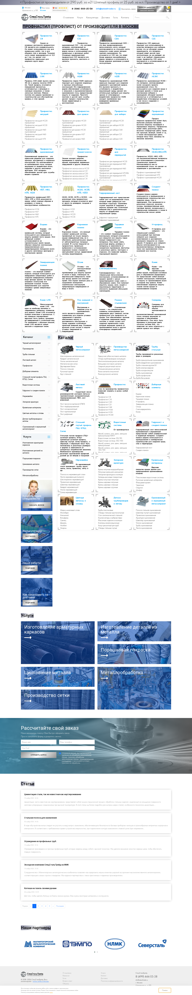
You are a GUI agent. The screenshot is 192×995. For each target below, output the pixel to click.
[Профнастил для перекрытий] (107, 152)
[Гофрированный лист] (107, 188)
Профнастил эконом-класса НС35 (75, 168)
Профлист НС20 (68, 214)
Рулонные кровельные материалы (149, 480)
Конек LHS (45, 300)
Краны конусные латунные (108, 480)
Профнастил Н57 (32, 212)
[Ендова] (32, 226)
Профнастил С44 (105, 407)
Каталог (103, 975)
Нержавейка (28, 396)
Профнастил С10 (105, 399)
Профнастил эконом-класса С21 (75, 171)
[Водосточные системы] (106, 425)
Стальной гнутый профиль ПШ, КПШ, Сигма (35, 378)
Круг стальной (65, 374)
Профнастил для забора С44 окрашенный (110, 131)
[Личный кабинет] (160, 9)
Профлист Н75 (68, 212)
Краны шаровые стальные (108, 485)
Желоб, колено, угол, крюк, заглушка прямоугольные (112, 444)
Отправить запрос (39, 755)
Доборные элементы (30, 371)
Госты (115, 17)
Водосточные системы (31, 384)
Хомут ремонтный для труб (108, 525)
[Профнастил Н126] (69, 75)
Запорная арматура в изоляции (110, 475)
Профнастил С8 (104, 397)
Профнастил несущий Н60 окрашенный (35, 135)
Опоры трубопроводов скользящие (111, 359)
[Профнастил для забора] (107, 113)
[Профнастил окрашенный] (144, 114)
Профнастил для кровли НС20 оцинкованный (74, 122)
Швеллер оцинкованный (145, 520)
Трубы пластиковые (105, 510)
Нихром (63, 528)
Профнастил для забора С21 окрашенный (110, 135)
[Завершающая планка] (32, 265)
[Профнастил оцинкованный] (32, 151)
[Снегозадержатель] (107, 264)
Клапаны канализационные (108, 523)
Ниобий (63, 525)
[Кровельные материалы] (143, 463)
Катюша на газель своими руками (40, 888)
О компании (68, 17)
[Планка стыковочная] (107, 303)
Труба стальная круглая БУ (146, 365)
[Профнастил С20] (107, 38)
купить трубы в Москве (41, 981)
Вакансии (66, 975)
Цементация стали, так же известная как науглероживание (52, 794)
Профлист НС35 (68, 217)
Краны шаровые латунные (108, 482)
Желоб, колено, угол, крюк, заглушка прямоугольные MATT (112, 435)
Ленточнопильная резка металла (111, 361)
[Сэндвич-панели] (144, 188)
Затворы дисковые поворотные (110, 477)
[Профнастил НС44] (144, 76)
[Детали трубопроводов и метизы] (106, 502)
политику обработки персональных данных (73, 758)
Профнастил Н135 (105, 412)
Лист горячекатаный (68, 412)
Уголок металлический (69, 361)
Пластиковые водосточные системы (150, 477)
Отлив (80, 262)
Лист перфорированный (69, 406)
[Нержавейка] (68, 462)
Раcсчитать (30, 536)
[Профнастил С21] (144, 36)
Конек (154, 262)
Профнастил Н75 (31, 217)
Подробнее (30, 568)
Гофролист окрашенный (108, 217)
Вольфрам (64, 518)
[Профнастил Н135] (107, 76)
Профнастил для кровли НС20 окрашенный (74, 126)
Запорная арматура (30, 401)
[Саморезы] (144, 305)
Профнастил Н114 (32, 209)
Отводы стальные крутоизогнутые (111, 513)
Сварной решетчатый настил (109, 366)
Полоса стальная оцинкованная (148, 510)
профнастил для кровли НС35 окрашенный (74, 131)
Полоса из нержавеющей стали (72, 474)
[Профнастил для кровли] (69, 113)
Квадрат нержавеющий (69, 487)
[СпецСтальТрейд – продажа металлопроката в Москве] (36, 17)
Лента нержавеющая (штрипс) (72, 477)
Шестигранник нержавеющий (72, 480)
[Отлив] (69, 266)
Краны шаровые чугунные (108, 487)
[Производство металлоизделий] (106, 349)
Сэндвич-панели (142, 450)
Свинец (63, 520)
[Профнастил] (106, 385)
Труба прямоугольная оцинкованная (150, 360)
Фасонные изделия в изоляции (110, 520)
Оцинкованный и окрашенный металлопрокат (34, 427)
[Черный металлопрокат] (68, 349)
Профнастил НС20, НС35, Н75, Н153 (83, 190)
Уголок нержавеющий (68, 490)
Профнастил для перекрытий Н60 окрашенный (112, 170)
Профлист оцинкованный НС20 (149, 178)
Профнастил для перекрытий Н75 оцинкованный (112, 177)
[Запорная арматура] (106, 463)
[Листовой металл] (68, 387)
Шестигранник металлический (72, 356)
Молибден (64, 513)
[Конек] (144, 266)
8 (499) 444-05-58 (82, 9)
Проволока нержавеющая (70, 482)
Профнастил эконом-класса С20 (75, 174)
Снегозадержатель (108, 269)
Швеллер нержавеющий (70, 485)
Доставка (106, 17)
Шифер (139, 490)
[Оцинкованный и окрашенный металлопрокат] (143, 501)
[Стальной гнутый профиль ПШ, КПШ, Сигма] (68, 424)
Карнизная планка (143, 396)
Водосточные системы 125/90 (110, 438)
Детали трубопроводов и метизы (32, 419)
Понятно (165, 990)
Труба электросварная (144, 368)
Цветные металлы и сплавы (33, 413)
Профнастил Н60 (32, 214)
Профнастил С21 (105, 405)
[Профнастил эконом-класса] (69, 152)
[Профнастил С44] (32, 75)
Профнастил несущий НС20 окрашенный (36, 122)
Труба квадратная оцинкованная (148, 363)
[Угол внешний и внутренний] (69, 305)
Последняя (60, 906)
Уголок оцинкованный (144, 523)
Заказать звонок (147, 11)
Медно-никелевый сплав (70, 510)
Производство (28, 348)
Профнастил (27, 365)
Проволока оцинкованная (146, 515)
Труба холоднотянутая (144, 370)
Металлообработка (30, 475)
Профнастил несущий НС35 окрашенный (36, 126)
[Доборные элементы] (143, 385)
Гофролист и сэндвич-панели (34, 390)
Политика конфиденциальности (112, 981)
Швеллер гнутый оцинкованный (148, 513)
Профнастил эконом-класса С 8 (74, 179)
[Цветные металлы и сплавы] (68, 500)
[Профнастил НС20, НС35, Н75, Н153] (69, 188)
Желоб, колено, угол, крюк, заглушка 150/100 (112, 449)
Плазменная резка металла (109, 369)
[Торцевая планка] (107, 227)
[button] (94, 952)
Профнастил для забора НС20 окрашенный (111, 126)
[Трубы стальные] (143, 348)
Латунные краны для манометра (110, 472)
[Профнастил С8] (32, 39)
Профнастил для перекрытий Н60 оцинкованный (112, 165)
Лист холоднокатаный (68, 409)
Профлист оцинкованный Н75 (148, 175)
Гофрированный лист (109, 193)
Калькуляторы (92, 17)
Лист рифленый (66, 414)
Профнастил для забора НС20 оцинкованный (111, 122)
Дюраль (63, 523)
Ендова (43, 225)
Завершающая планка (144, 404)
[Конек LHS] (32, 303)
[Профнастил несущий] (32, 114)
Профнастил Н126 (105, 410)
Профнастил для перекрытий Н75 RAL (114, 173)
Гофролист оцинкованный (109, 220)
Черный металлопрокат (32, 343)
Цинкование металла (31, 464)
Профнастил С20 (105, 402)
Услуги (80, 17)
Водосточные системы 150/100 (110, 441)
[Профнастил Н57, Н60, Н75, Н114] (32, 188)
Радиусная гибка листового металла (112, 356)
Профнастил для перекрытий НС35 (113, 161)
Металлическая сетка (68, 364)
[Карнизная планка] (69, 227)
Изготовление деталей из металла (33, 451)
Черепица (140, 485)
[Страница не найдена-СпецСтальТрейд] (32, 975)
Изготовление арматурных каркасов (33, 443)
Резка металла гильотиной (108, 371)
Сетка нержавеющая (68, 492)
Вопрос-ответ (67, 981)
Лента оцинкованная (144, 528)
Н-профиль (157, 225)
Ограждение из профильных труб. (40, 841)
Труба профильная (143, 375)
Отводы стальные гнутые (107, 528)
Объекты (66, 983)
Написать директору (147, 7)
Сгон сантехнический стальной (110, 515)
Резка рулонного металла (108, 374)
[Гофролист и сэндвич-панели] (143, 424)
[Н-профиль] (144, 226)
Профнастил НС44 (105, 415)
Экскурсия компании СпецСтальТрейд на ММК (46, 865)
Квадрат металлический (69, 359)
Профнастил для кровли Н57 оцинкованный (73, 135)
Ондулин (139, 488)
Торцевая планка (142, 399)
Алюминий (64, 515)
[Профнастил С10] (69, 38)
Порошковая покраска (31, 458)
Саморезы (156, 300)
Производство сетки (30, 469)
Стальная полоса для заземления (40, 818)
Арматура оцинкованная (145, 518)
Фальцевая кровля (143, 483)
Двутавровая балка (67, 366)
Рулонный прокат (66, 371)
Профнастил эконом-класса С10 (75, 176)
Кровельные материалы (32, 407)
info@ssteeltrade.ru (106, 9)
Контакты (125, 17)
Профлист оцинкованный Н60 (148, 172)
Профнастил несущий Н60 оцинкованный (35, 131)
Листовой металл (29, 360)
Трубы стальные (29, 354)
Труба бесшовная (143, 378)
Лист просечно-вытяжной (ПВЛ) (72, 404)
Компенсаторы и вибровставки (110, 518)
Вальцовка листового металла (109, 364)
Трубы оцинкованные (144, 373)
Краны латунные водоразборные (110, 469)
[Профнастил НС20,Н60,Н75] (144, 150)
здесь (51, 992)
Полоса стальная (67, 369)
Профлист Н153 (68, 209)
